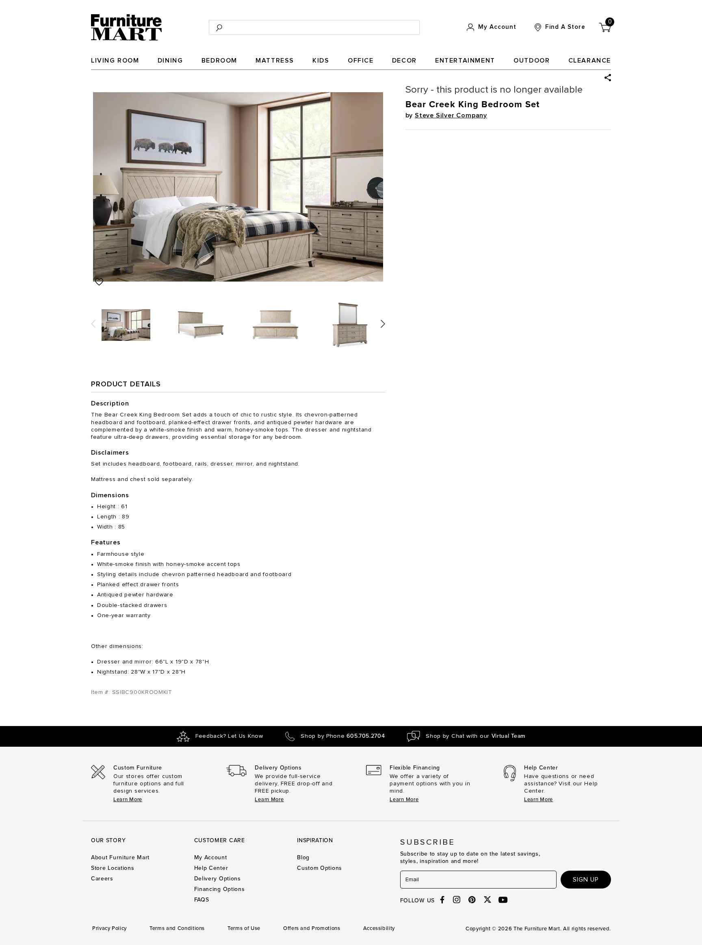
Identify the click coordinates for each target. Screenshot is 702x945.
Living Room (115, 60)
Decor (404, 60)
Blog (303, 857)
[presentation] (93, 321)
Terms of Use (244, 928)
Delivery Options (217, 878)
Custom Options (319, 868)
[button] (607, 77)
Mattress (275, 60)
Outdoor (532, 60)
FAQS (201, 899)
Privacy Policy (109, 928)
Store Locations (112, 868)
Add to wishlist (99, 282)
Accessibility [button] (379, 928)
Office (361, 60)
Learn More (127, 799)
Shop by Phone (343, 736)
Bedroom (219, 60)
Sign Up (586, 879)
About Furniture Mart (120, 857)
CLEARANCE (589, 60)
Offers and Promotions (311, 928)
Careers (102, 878)
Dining (170, 60)
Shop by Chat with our (475, 736)
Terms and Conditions (177, 928)
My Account (210, 857)
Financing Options (219, 889)
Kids (320, 60)
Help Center (211, 868)
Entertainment (465, 60)
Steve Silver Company (451, 115)
